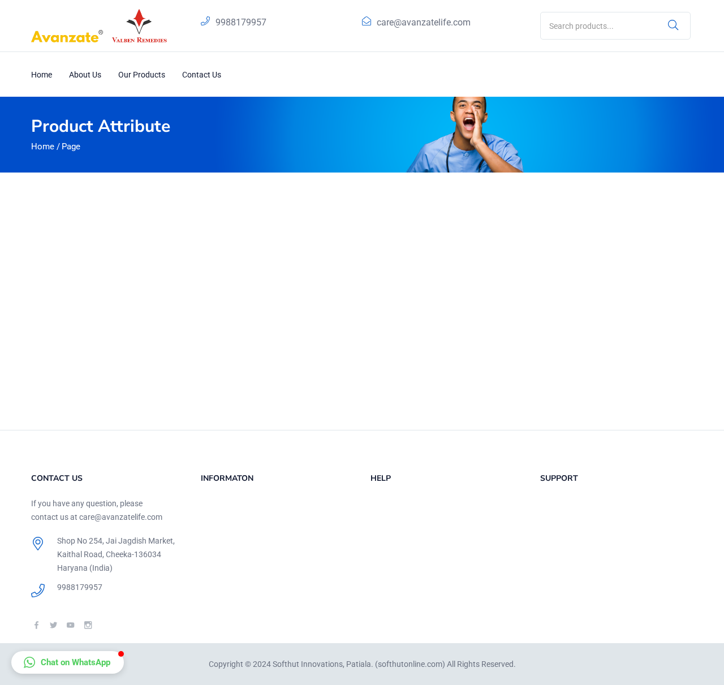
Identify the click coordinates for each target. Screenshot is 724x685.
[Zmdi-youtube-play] (70, 624)
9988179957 (241, 22)
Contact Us (201, 74)
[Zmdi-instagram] (88, 624)
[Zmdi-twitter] (53, 624)
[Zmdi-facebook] (36, 624)
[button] (67, 662)
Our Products (141, 74)
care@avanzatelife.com (424, 22)
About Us (85, 74)
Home (41, 74)
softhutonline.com (410, 664)
